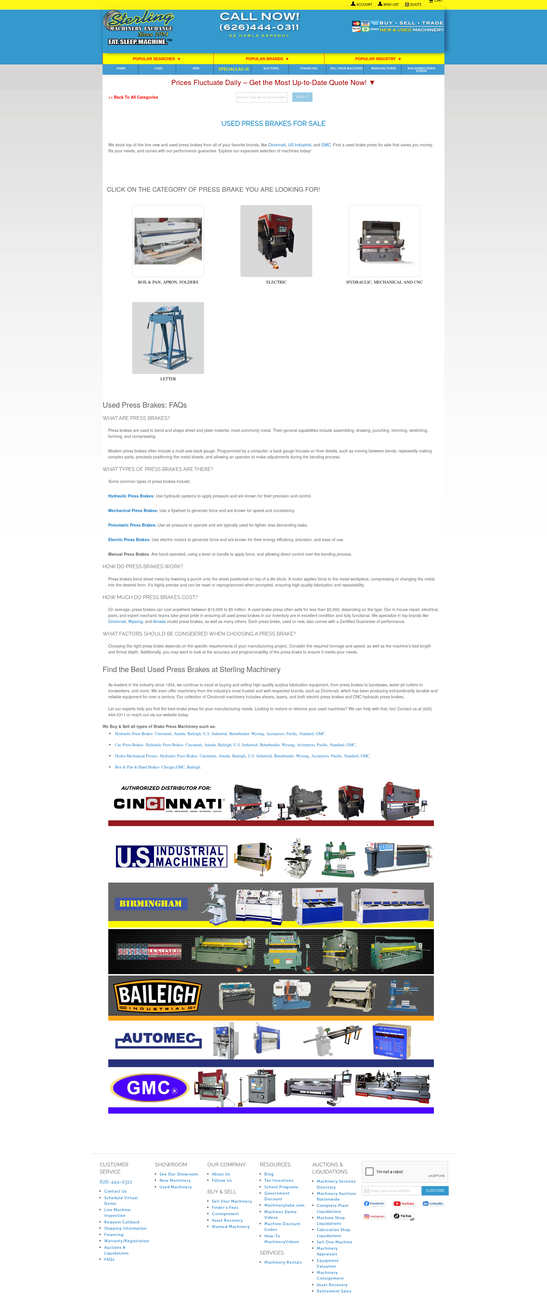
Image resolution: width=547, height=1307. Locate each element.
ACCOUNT (364, 5)
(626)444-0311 (259, 28)
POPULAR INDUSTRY (378, 58)
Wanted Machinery (231, 1226)
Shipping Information (125, 1228)
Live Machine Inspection (117, 1212)
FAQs (109, 1259)
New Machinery (175, 1180)
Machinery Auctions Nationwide (336, 1196)
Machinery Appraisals (327, 1251)
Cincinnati (117, 621)
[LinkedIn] (435, 1204)
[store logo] (138, 28)
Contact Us (115, 1191)
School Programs (281, 1187)
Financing (309, 68)
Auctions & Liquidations (116, 1250)
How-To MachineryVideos (281, 1239)
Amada (159, 621)
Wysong (135, 621)
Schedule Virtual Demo (121, 1200)
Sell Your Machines (346, 68)
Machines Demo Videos (280, 1214)
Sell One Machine (334, 1242)
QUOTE (416, 5)
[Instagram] (376, 1217)
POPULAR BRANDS (267, 58)
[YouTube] (406, 1204)
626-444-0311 (116, 1182)
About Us (221, 1174)
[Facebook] (376, 1204)
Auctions (271, 68)
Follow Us (222, 1180)
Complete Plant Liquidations (333, 1208)
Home (121, 68)
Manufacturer (384, 68)
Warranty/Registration (126, 1241)
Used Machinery (176, 1187)
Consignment (225, 1213)
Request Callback (122, 1222)
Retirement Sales (334, 1291)
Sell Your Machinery (232, 1201)
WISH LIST (391, 5)
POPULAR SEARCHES (157, 58)
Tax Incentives (278, 1180)
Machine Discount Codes (282, 1226)
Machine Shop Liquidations (331, 1220)
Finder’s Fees (225, 1207)
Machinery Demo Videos (421, 69)
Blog (269, 1174)
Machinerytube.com (284, 1205)
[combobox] (261, 97)
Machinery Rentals (283, 1262)
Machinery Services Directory (336, 1184)
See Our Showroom (179, 1174)
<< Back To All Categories (133, 97)
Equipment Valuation (328, 1263)
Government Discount (277, 1196)
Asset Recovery (227, 1220)
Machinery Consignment (330, 1275)
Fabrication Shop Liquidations (333, 1232)
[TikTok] (406, 1217)
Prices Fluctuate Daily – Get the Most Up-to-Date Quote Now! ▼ (273, 82)
